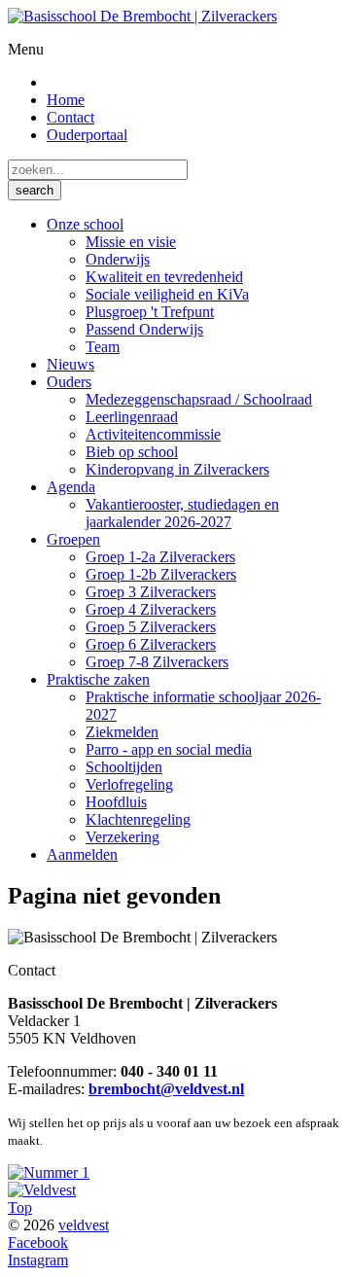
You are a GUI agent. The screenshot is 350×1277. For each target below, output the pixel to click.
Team (103, 346)
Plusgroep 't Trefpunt (150, 311)
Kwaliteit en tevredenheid (164, 276)
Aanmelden (82, 854)
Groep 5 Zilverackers (151, 627)
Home (66, 99)
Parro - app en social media (169, 749)
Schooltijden (124, 767)
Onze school (85, 224)
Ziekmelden (122, 732)
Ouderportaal (87, 134)
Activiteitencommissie (153, 434)
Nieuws (70, 364)
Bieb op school (132, 451)
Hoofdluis (116, 802)
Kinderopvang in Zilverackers (177, 469)
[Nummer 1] (48, 1172)
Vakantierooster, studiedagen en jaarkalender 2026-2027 (182, 513)
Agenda (71, 487)
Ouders (69, 381)
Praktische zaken (98, 679)
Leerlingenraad (132, 416)
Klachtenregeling (138, 819)
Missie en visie (131, 241)
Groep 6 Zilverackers (151, 644)
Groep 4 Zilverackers (151, 609)
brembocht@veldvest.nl (166, 1089)
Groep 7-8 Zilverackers (157, 662)
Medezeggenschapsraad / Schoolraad (199, 399)
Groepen (73, 539)
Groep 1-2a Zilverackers (160, 557)
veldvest (83, 1225)
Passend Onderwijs (144, 329)
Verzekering (122, 837)
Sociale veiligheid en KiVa (167, 294)
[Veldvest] (42, 1190)
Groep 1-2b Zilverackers (161, 574)
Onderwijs (118, 259)
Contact (70, 117)
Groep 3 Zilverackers (151, 592)
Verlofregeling (129, 784)
